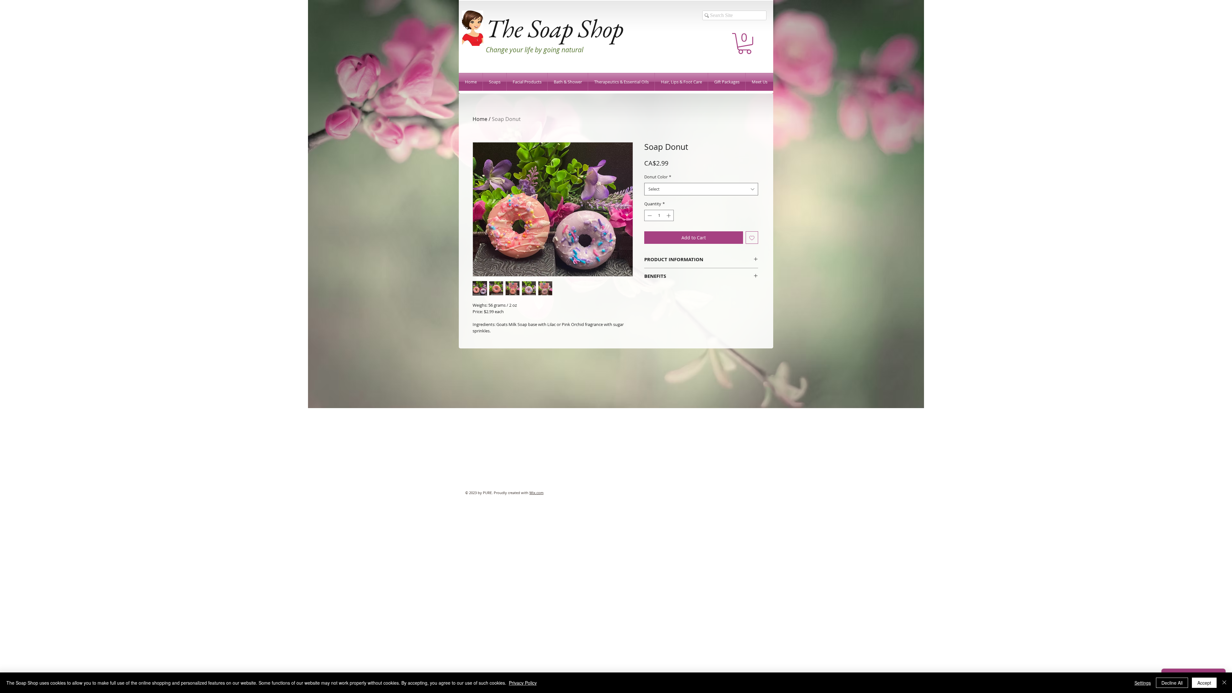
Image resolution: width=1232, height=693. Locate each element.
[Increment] (669, 215)
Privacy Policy (523, 683)
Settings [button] (1142, 683)
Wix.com (536, 492)
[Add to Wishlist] (752, 237)
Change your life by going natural (534, 49)
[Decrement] (649, 215)
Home (480, 119)
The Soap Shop (554, 28)
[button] (744, 43)
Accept (1204, 683)
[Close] (1224, 683)
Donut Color (657, 177)
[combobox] (701, 189)
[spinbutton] (659, 215)
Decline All (1172, 683)
